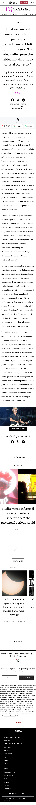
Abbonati (23, 3)
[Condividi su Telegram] (23, 100)
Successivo (18, 457)
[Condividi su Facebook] (12, 100)
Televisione (23, 14)
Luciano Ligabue (18, 429)
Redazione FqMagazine (15, 621)
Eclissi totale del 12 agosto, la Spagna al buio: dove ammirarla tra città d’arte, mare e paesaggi (14, 607)
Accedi (9, 678)
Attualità (18, 23)
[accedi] (32, 3)
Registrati (26, 678)
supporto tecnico (9, 716)
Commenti (16, 107)
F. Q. (19, 93)
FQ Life (15, 14)
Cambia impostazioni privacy (13, 744)
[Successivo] (18, 544)
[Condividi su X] (17, 100)
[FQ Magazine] (17, 9)
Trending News (7, 14)
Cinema (31, 14)
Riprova (18, 722)
